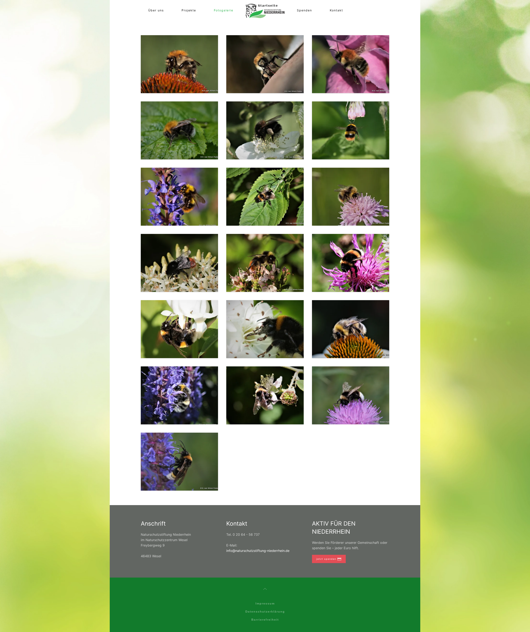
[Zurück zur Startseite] (265, 10)
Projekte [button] (189, 10)
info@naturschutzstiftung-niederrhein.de (257, 551)
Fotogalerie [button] (223, 10)
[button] (179, 64)
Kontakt (336, 10)
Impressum (265, 603)
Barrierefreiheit (265, 619)
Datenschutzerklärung (265, 611)
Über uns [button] (156, 10)
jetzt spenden (326, 558)
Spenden (304, 10)
